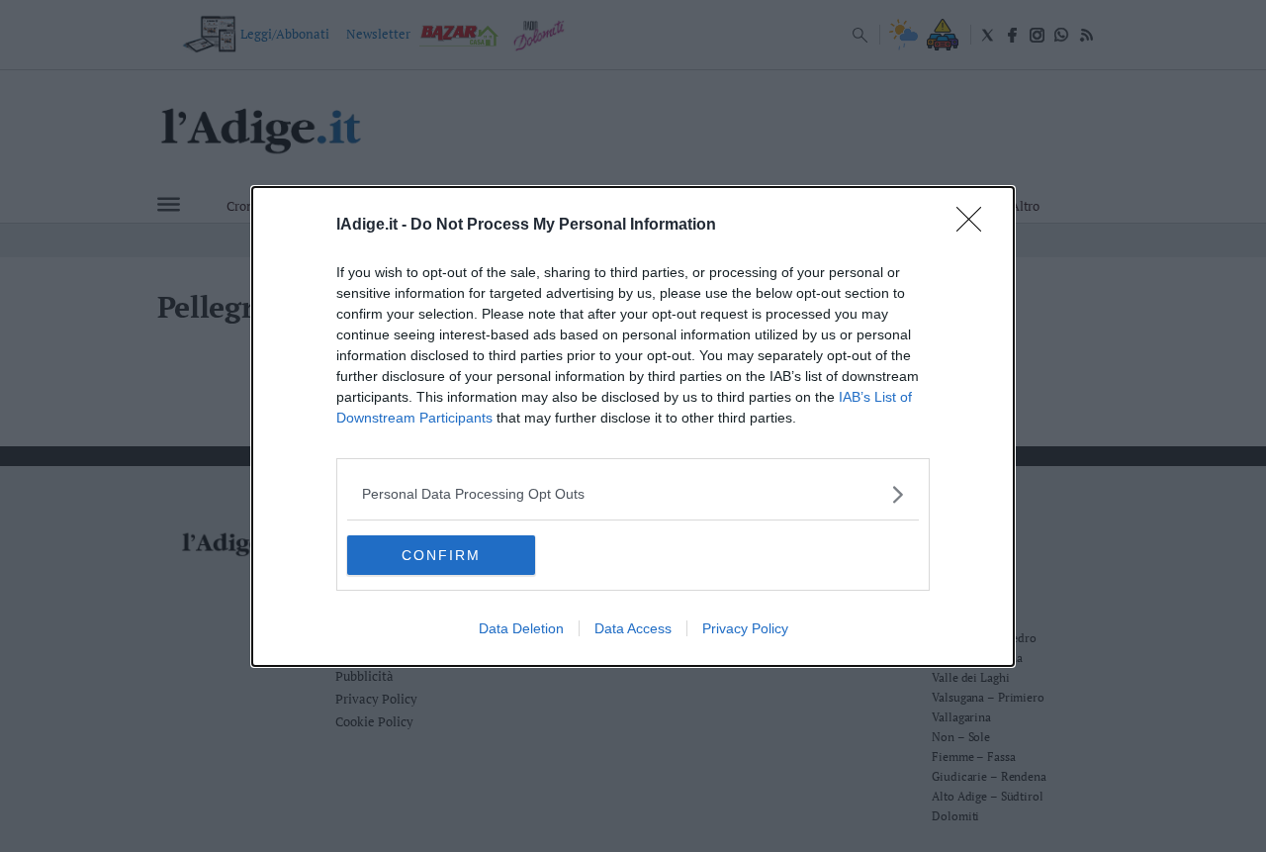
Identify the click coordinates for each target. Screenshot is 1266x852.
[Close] (975, 225)
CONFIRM (441, 555)
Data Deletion (521, 628)
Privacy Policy (745, 628)
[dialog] (633, 426)
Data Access (633, 628)
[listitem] (633, 494)
